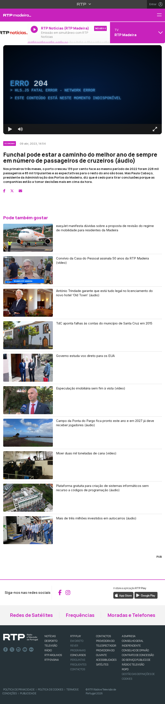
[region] (82, 352)
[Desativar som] (17, 699)
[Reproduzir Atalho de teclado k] (7, 699)
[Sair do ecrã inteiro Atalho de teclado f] (158, 699)
